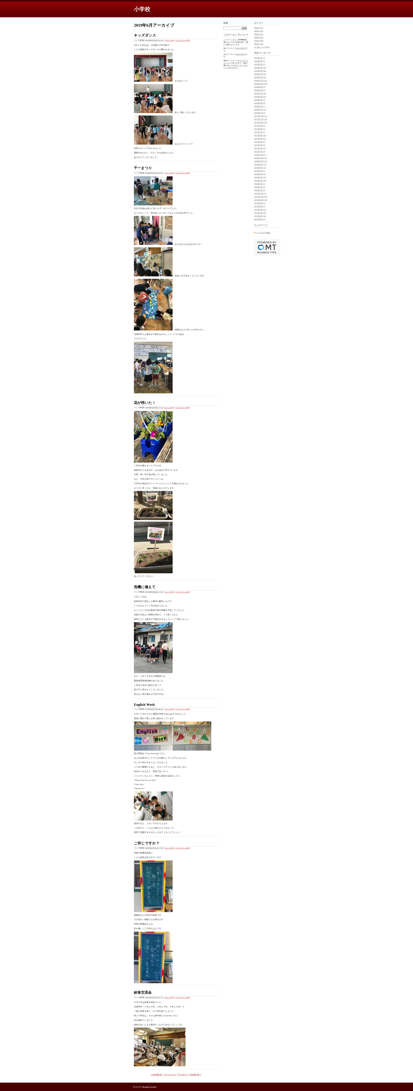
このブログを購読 (263, 233)
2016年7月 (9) (259, 171)
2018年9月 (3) (259, 87)
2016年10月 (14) (260, 161)
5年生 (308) (258, 41)
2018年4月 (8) (259, 103)
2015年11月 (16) (260, 197)
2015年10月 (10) (260, 200)
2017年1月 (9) (259, 151)
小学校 (142, 9)
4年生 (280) (258, 37)
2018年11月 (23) (260, 80)
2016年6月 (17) (260, 174)
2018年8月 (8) (259, 90)
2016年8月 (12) (260, 168)
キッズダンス (145, 35)
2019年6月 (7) (259, 61)
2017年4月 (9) (259, 142)
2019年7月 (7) (259, 58)
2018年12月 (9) (260, 77)
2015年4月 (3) (259, 219)
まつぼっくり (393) (261, 47)
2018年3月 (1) (259, 106)
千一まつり (143, 168)
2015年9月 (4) (259, 203)
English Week (144, 704)
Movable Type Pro (149, 1087)
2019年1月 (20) (260, 74)
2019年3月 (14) (260, 68)
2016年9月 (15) (260, 164)
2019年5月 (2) (259, 64)
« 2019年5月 (156, 1074)
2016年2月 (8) (259, 187)
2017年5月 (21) (260, 139)
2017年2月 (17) (260, 148)
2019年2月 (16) (260, 71)
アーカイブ (183, 1074)
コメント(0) (169, 40)
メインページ (170, 1074)
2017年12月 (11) (260, 116)
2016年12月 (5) (260, 155)
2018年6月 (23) (260, 97)
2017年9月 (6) (259, 126)
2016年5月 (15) (260, 177)
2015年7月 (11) (260, 210)
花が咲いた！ (145, 403)
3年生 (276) (258, 34)
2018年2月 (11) (260, 110)
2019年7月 (242, 54)
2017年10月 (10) (260, 122)
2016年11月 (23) (260, 158)
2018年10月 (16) (260, 84)
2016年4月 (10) (260, 181)
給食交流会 (143, 992)
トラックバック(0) (182, 40)
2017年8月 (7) (259, 129)
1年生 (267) (258, 28)
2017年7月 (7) (259, 132)
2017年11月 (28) (260, 119)
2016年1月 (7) (259, 190)
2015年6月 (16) (260, 213)
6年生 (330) (258, 44)
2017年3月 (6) (259, 145)
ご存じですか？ (147, 843)
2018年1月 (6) (259, 113)
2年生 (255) (258, 31)
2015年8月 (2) (259, 206)
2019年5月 (242, 48)
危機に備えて (145, 587)
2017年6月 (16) (260, 135)
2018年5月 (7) (259, 100)
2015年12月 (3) (260, 193)
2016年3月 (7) (259, 184)
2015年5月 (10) (260, 216)
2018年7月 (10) (260, 93)
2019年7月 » (195, 1074)
